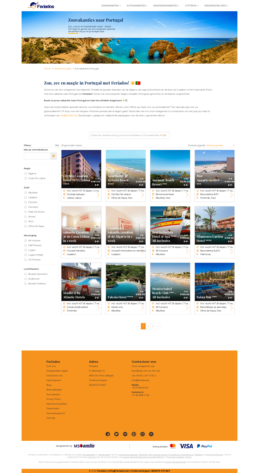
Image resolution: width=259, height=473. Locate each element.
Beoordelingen (54, 389)
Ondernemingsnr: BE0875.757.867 (150, 471)
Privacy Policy (53, 399)
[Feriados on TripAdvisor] (125, 434)
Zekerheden (52, 408)
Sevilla (152, 457)
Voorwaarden (53, 394)
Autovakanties (136, 5)
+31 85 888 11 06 (140, 395)
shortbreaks (104, 455)
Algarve (219, 455)
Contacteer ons (54, 375)
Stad (26, 187)
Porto (188, 457)
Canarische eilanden (128, 455)
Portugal (210, 455)
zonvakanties (88, 455)
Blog (48, 385)
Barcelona (144, 457)
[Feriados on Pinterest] (134, 434)
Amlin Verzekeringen (176, 462)
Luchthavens (31, 269)
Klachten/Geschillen (56, 404)
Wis (57, 145)
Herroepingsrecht (55, 413)
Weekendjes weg (215, 5)
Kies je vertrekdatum (36, 149)
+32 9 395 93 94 (140, 387)
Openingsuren (53, 380)
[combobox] (129, 135)
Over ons (51, 366)
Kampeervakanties (165, 5)
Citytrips (190, 5)
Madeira (198, 455)
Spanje (164, 455)
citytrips (91, 457)
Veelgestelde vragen (57, 370)
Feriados (102, 471)
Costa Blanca (186, 455)
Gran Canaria (153, 455)
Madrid (159, 457)
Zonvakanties (110, 5)
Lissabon (180, 457)
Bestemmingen (63, 68)
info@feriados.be (68, 115)
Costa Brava (174, 455)
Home (47, 68)
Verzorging (30, 235)
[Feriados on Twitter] (116, 434)
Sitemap (50, 418)
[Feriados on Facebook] (108, 434)
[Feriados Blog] (151, 434)
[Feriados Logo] (41, 5)
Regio (27, 168)
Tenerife (143, 455)
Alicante (134, 457)
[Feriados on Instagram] (142, 434)
